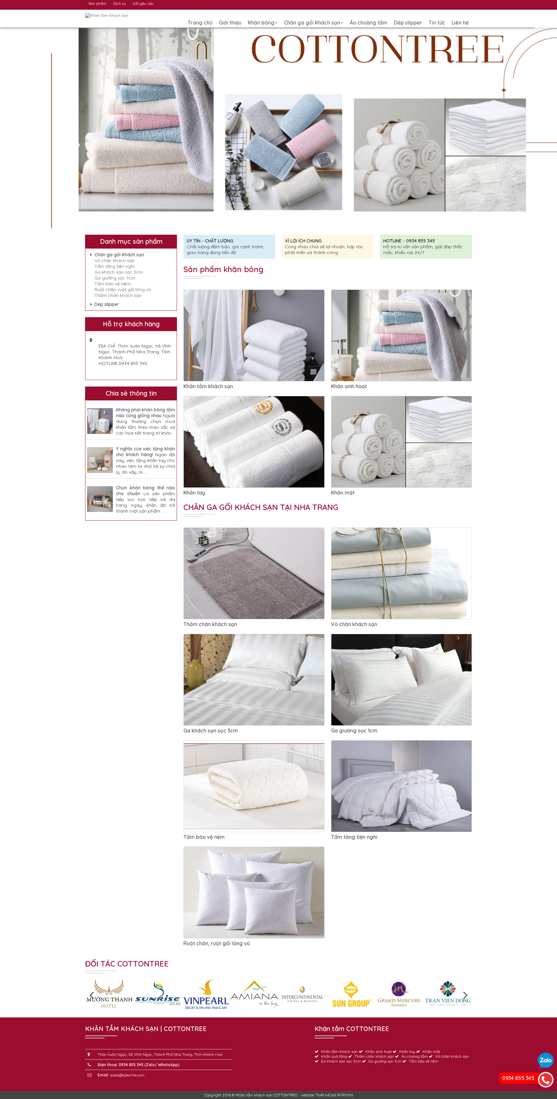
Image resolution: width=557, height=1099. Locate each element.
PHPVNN (345, 1095)
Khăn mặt (343, 492)
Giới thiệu (230, 22)
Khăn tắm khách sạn (208, 386)
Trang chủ (200, 22)
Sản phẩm (97, 3)
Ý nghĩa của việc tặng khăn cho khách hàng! (145, 451)
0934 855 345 (518, 1078)
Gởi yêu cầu (143, 3)
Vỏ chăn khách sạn (354, 624)
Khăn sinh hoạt (349, 386)
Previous (91, 994)
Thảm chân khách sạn (210, 624)
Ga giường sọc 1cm (354, 730)
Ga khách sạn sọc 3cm (210, 730)
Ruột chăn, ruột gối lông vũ (216, 943)
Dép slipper (408, 22)
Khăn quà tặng (334, 1056)
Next (465, 994)
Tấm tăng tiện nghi (354, 837)
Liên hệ (460, 22)
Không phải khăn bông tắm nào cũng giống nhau (145, 412)
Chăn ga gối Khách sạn (312, 22)
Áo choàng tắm (368, 22)
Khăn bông (261, 22)
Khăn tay (194, 492)
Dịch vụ (119, 3)
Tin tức (437, 22)
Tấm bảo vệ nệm (204, 837)
